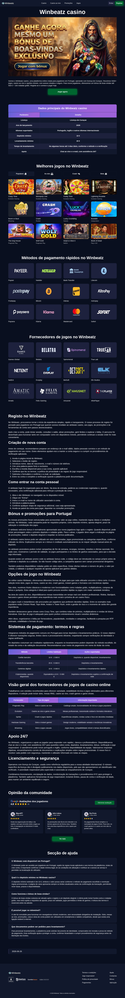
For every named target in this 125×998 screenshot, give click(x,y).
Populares (20, 174)
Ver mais (62, 839)
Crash (74, 174)
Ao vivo (47, 174)
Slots (102, 174)
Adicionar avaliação (105, 803)
